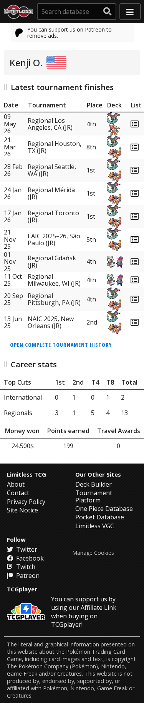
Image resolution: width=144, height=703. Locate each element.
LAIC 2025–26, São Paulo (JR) (54, 239)
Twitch (25, 566)
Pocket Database (99, 517)
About (16, 484)
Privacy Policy (26, 501)
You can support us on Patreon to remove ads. (69, 32)
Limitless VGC (94, 526)
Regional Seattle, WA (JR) (52, 170)
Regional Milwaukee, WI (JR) (54, 280)
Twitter (26, 549)
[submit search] (107, 11)
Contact (18, 493)
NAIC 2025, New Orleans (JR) (51, 322)
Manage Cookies (93, 553)
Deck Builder (93, 484)
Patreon (27, 575)
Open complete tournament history (61, 344)
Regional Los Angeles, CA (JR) (50, 124)
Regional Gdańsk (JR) (52, 261)
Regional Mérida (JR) (51, 193)
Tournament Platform (93, 496)
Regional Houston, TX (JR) (54, 147)
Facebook (29, 558)
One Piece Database (104, 508)
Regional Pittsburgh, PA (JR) (54, 299)
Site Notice (22, 510)
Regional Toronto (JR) (53, 216)
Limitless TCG (26, 474)
